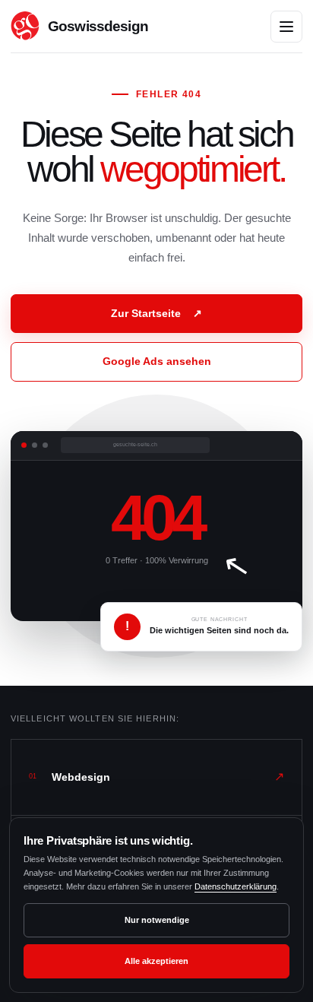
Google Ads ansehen (157, 361)
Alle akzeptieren (156, 961)
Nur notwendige (157, 919)
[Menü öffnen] (286, 27)
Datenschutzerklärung (235, 886)
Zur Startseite (156, 313)
